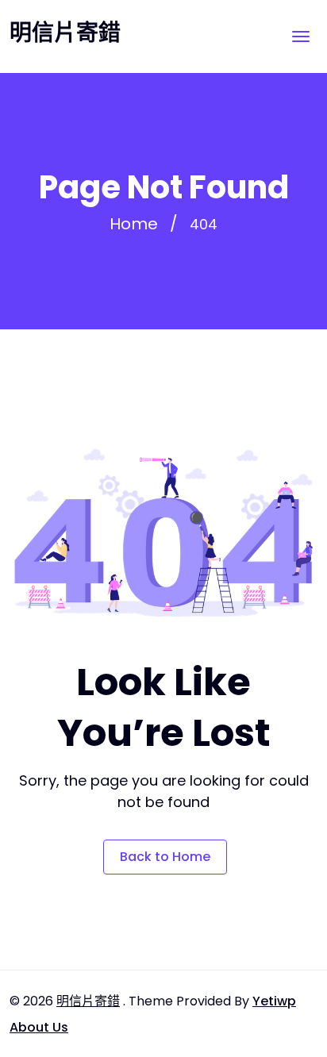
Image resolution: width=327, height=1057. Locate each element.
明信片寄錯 (65, 33)
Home (134, 223)
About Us (39, 1027)
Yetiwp (274, 1001)
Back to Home (165, 857)
